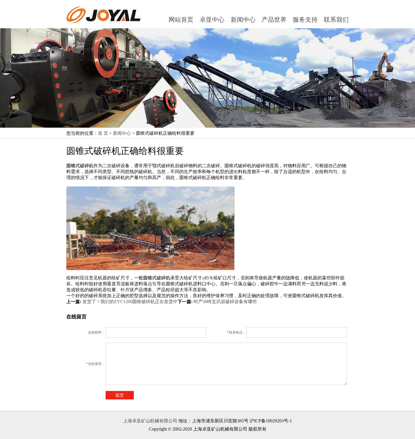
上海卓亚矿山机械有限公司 (150, 420)
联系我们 (336, 19)
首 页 (103, 133)
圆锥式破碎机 (156, 277)
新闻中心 (243, 19)
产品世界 (274, 19)
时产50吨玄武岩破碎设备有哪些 (225, 301)
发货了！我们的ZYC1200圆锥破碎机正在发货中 (130, 301)
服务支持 (305, 19)
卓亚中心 (212, 19)
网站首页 (181, 19)
